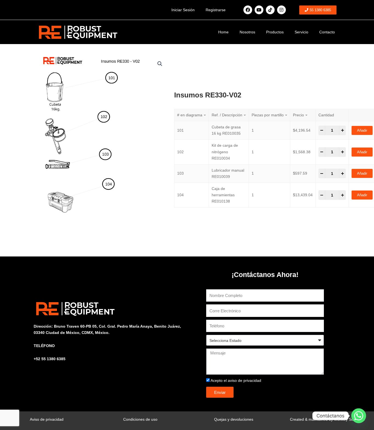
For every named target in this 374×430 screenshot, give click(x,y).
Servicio (301, 32)
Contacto (327, 32)
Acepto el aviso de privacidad (236, 380)
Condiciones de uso (140, 419)
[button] (160, 64)
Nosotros (247, 32)
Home (223, 32)
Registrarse (216, 10)
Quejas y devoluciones (233, 419)
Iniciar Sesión (183, 10)
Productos (275, 32)
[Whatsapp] (358, 415)
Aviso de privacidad (47, 419)
